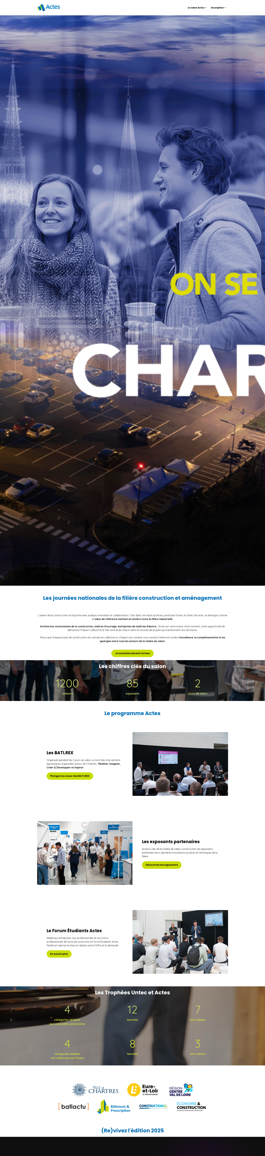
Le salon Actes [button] (196, 7)
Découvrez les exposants (162, 865)
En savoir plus (59, 954)
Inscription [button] (217, 7)
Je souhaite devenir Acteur (132, 653)
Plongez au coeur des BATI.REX (70, 776)
